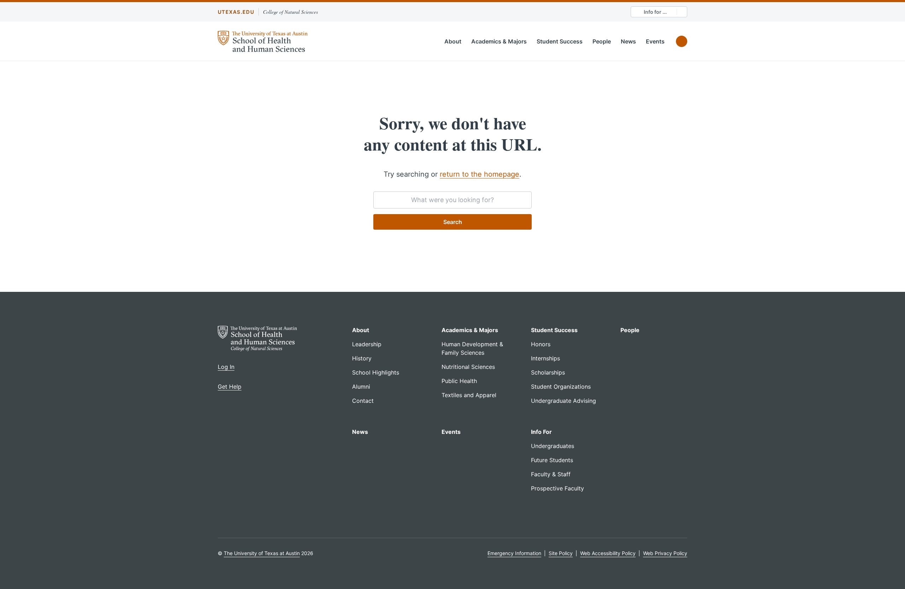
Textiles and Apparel (469, 395)
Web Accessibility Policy (608, 553)
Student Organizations (561, 386)
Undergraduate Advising (563, 400)
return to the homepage (479, 174)
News (628, 41)
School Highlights (375, 372)
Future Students (552, 460)
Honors (540, 344)
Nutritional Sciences (468, 366)
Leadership (366, 344)
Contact (363, 400)
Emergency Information (514, 553)
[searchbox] (452, 200)
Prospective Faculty (557, 488)
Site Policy (561, 553)
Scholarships (548, 372)
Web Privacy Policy (665, 553)
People (601, 41)
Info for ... (655, 12)
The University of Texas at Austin (262, 553)
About (452, 41)
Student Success (560, 41)
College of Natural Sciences (290, 11)
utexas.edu (236, 12)
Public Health (459, 380)
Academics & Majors (499, 41)
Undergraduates (552, 445)
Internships (545, 358)
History (362, 358)
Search (452, 221)
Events (655, 41)
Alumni (361, 386)
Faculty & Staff (551, 474)
